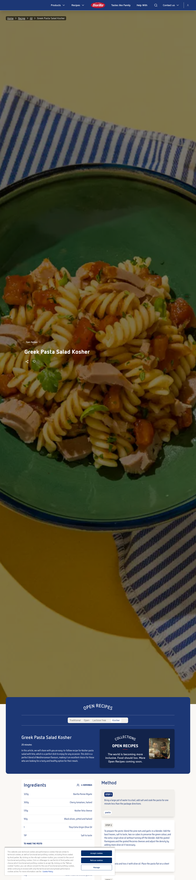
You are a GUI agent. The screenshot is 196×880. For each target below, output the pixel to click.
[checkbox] (138, 803)
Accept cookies (96, 853)
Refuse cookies (96, 860)
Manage (96, 867)
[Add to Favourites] (34, 361)
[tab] (75, 720)
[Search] (156, 5)
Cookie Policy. (48, 871)
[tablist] (98, 720)
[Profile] (188, 5)
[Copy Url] (27, 361)
